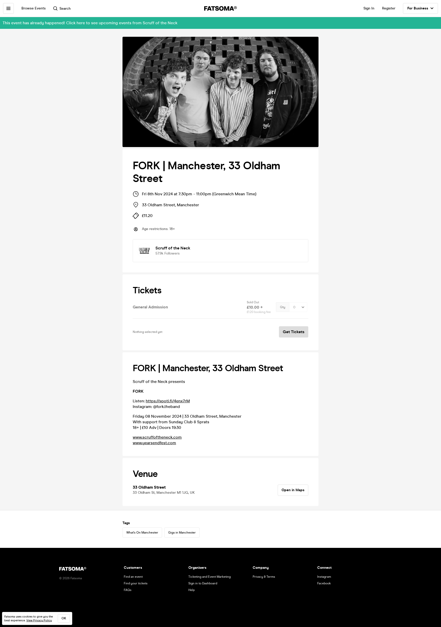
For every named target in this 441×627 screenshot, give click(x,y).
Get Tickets (293, 331)
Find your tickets (136, 583)
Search (65, 8)
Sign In (368, 8)
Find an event (133, 576)
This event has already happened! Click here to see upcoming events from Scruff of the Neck (90, 22)
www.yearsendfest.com (154, 442)
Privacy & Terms (264, 576)
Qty (282, 307)
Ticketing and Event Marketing (209, 576)
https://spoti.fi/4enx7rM (168, 401)
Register (388, 8)
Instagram (324, 576)
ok (64, 618)
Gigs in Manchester (182, 532)
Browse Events (33, 8)
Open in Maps (292, 490)
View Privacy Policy (39, 620)
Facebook (324, 583)
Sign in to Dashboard (202, 583)
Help (191, 590)
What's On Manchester (142, 532)
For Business (417, 8)
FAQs (127, 590)
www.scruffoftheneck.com (157, 437)
